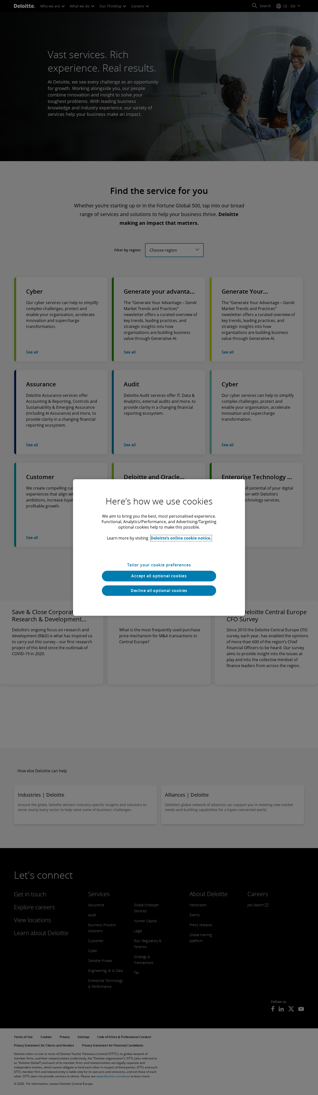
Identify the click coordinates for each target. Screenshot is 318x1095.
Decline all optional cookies (159, 590)
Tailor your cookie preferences (159, 565)
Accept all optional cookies (159, 576)
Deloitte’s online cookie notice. (181, 538)
